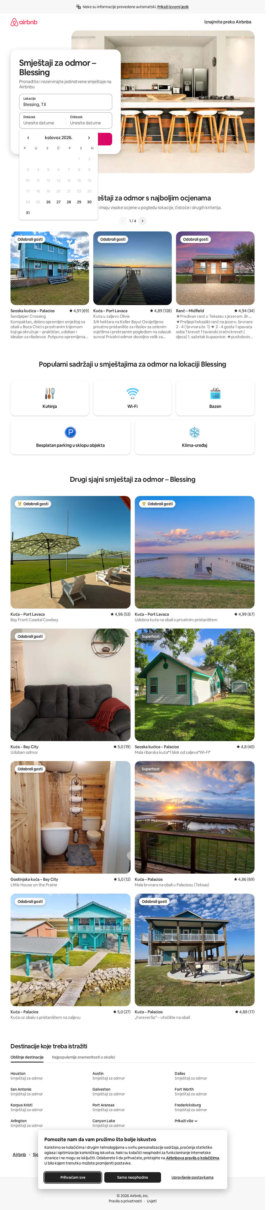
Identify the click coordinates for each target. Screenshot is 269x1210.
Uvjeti (152, 1201)
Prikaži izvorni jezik (173, 6)
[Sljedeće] (142, 221)
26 (48, 202)
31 (28, 212)
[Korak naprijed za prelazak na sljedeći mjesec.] (88, 137)
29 (79, 202)
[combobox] (65, 104)
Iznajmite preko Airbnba (227, 22)
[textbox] (42, 123)
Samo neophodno (132, 1177)
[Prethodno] (123, 221)
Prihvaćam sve (72, 1177)
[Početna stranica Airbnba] (24, 22)
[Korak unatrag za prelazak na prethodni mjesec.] (28, 137)
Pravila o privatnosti (125, 1201)
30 (89, 202)
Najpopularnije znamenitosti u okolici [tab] (83, 1057)
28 (69, 202)
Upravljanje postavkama (193, 1177)
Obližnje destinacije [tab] (27, 1057)
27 (58, 202)
